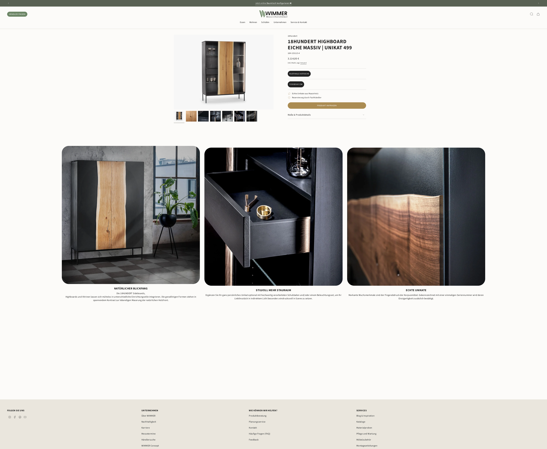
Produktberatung (257, 415)
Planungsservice (257, 421)
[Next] (538, 3)
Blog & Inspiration (365, 415)
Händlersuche (148, 439)
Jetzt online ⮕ (273, 3)
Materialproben (364, 427)
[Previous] (8, 3)
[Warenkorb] (538, 14)
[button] (242, 22)
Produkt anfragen (327, 105)
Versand (303, 63)
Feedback (254, 439)
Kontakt (253, 427)
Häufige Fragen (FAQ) (259, 433)
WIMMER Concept (150, 445)
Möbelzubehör (363, 439)
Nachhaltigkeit (148, 421)
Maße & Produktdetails (299, 114)
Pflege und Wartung (366, 433)
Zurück (174, 72)
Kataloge (360, 421)
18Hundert (292, 36)
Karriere (145, 427)
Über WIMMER (148, 415)
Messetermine (148, 433)
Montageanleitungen (366, 445)
